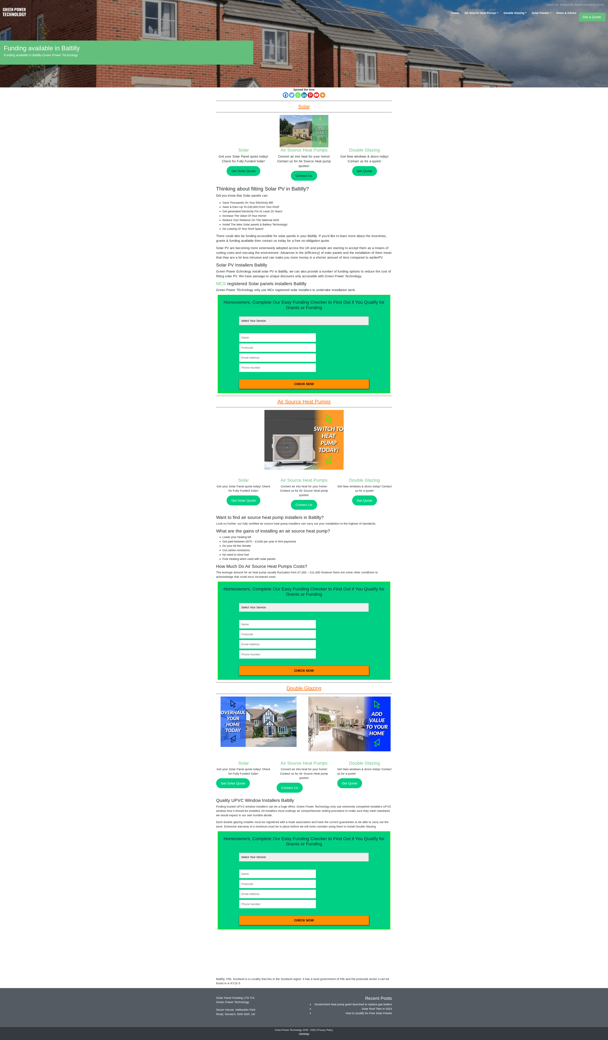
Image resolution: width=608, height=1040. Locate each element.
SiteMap (304, 1034)
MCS (221, 283)
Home (455, 13)
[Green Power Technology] (14, 13)
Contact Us (304, 505)
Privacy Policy (325, 1030)
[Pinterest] (310, 95)
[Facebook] (285, 95)
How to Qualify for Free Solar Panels (369, 1013)
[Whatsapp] (298, 95)
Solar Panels (540, 13)
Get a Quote (591, 17)
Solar (243, 150)
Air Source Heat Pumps (480, 13)
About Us (552, 4)
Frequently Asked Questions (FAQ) (582, 4)
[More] (322, 95)
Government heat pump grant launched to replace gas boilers (353, 1004)
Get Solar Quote (243, 500)
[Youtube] (316, 95)
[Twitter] (291, 95)
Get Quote (364, 500)
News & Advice (566, 13)
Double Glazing (514, 13)
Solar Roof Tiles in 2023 (377, 1008)
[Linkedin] (304, 95)
